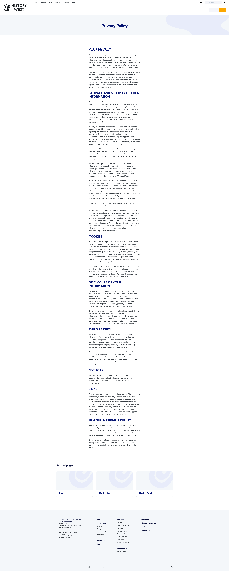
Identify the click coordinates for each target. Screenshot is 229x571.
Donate (213, 10)
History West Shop (148, 523)
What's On (100, 540)
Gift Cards (43, 2)
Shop (36, 2)
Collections (58, 2)
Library (119, 522)
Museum (120, 528)
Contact (66, 2)
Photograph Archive (123, 525)
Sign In (74, 2)
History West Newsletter (125, 537)
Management (100, 529)
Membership (122, 548)
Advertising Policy (123, 542)
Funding (99, 526)
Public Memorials (122, 531)
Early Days (120, 540)
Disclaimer (93, 567)
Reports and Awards (103, 532)
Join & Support (122, 551)
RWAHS (63, 567)
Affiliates (145, 520)
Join (222, 10)
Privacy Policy (85, 567)
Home (36, 10)
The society (101, 523)
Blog (50, 2)
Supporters (100, 534)
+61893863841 (66, 537)
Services (120, 520)
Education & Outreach (124, 534)
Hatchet (106, 567)
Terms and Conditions (73, 567)
